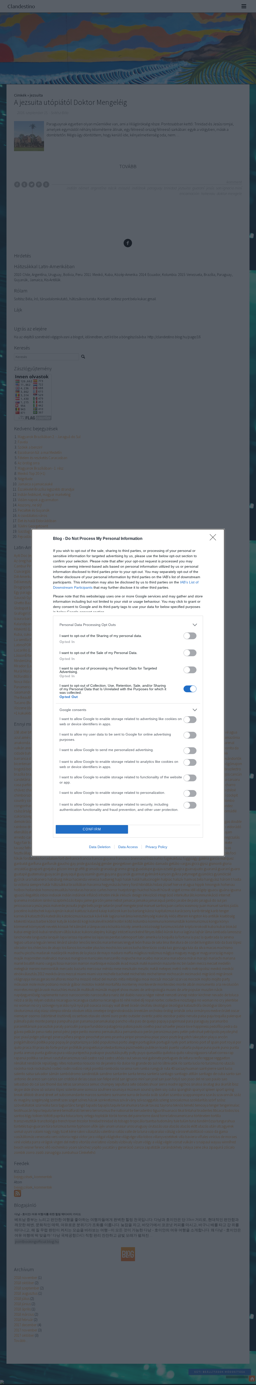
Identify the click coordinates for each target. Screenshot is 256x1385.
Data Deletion (99, 847)
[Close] (214, 539)
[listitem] (128, 624)
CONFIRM (92, 829)
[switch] (190, 635)
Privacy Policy (156, 847)
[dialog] (128, 692)
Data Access (128, 847)
